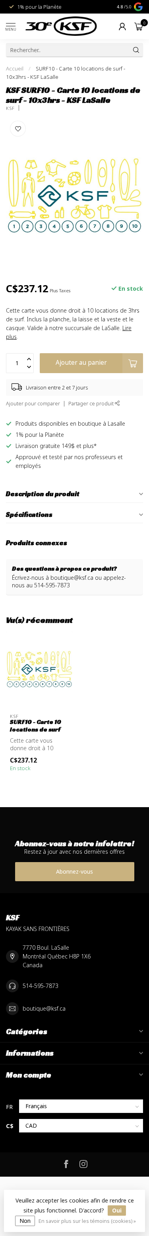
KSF (10, 108)
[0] (138, 26)
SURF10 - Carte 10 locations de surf (35, 725)
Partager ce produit (91, 403)
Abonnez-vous (74, 871)
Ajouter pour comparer (33, 403)
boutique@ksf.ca (44, 1008)
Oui (117, 1210)
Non (25, 1220)
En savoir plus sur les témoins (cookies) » (87, 1221)
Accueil (14, 68)
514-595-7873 (40, 986)
